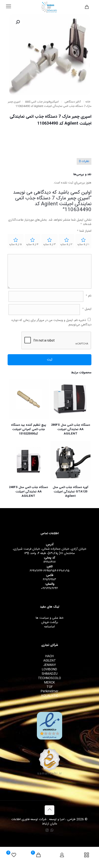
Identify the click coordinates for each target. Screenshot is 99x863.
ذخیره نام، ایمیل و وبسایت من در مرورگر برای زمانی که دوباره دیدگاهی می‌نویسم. (51, 322)
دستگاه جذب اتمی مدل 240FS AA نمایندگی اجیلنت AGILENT (28, 491)
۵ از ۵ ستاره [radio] (15, 245)
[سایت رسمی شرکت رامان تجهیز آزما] (49, 7)
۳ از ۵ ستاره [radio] (50, 245)
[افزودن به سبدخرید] (56, 384)
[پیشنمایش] (56, 404)
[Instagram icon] (47, 830)
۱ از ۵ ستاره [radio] (83, 245)
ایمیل (86, 309)
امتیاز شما (84, 231)
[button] (17, 22)
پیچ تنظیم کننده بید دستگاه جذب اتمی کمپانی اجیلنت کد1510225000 (28, 429)
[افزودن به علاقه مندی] (56, 398)
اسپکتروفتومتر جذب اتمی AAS (42, 102)
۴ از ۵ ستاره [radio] (32, 245)
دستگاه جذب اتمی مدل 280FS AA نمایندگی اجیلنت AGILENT (70, 429)
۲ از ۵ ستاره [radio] (66, 245)
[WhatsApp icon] (52, 830)
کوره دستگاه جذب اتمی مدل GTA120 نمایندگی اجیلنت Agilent (70, 491)
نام (88, 296)
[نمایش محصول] (56, 391)
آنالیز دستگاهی (72, 102)
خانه (87, 102)
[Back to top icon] (49, 810)
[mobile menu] (8, 7)
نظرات (84, 161)
